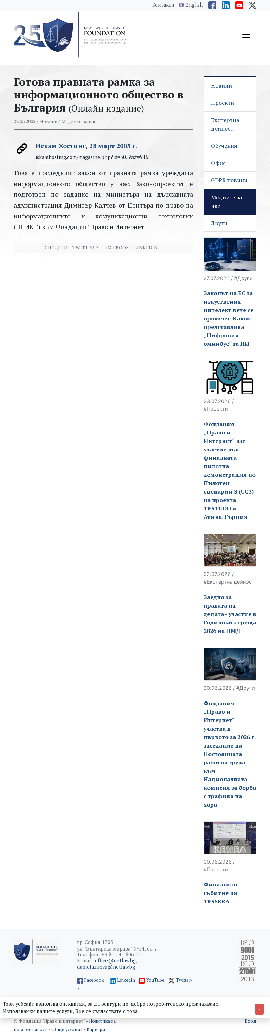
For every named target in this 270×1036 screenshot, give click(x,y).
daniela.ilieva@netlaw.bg (106, 967)
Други (219, 223)
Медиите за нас (78, 121)
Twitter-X (85, 247)
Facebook (116, 247)
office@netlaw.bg (115, 960)
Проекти (222, 103)
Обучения (224, 146)
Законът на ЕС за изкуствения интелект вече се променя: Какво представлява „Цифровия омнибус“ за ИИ (228, 318)
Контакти (163, 4)
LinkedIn (126, 980)
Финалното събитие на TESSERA (220, 893)
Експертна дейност (225, 124)
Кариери (95, 1029)
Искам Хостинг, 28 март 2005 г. (86, 145)
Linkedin (146, 247)
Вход (250, 1021)
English (194, 4)
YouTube (155, 980)
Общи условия (67, 1029)
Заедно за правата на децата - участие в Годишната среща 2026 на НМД (230, 614)
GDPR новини (229, 180)
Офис (218, 163)
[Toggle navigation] (246, 34)
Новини (221, 85)
